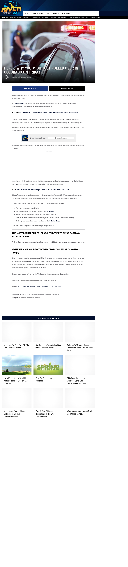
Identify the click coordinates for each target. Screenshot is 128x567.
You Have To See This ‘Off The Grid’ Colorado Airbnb (16, 346)
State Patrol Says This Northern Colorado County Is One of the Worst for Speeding (48, 112)
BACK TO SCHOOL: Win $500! (40, 17)
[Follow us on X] (96, 13)
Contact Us (66, 13)
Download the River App (58, 17)
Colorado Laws (36, 294)
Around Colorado (25, 294)
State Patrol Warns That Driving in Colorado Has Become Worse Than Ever (42, 190)
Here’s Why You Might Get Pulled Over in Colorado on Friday (40, 286)
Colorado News (35, 297)
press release (19, 103)
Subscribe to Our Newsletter (79, 17)
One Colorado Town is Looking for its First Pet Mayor (48, 346)
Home (26, 13)
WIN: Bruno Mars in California (19, 17)
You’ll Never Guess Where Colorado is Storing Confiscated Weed (14, 414)
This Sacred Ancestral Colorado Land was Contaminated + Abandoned (78, 381)
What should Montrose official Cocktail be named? (79, 412)
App (48, 13)
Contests (55, 13)
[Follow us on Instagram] (91, 13)
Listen (41, 13)
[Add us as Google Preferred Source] (81, 13)
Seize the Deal (95, 17)
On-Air (34, 13)
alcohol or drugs (54, 221)
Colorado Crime (25, 297)
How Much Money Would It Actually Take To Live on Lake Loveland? (16, 381)
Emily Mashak (12, 77)
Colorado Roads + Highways (50, 294)
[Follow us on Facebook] (86, 13)
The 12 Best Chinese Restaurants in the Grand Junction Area (46, 414)
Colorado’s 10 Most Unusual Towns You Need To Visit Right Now (80, 348)
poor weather (50, 211)
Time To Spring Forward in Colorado (46, 379)
